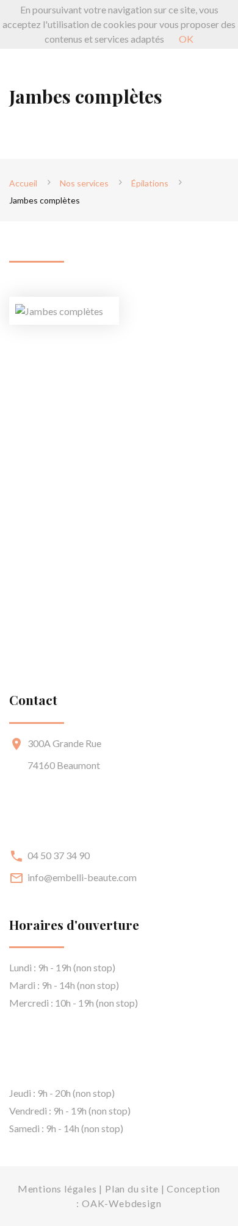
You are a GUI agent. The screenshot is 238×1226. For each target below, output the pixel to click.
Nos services (84, 183)
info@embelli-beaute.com (82, 877)
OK (186, 38)
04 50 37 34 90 (58, 855)
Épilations (149, 183)
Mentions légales (57, 1188)
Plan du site (132, 1188)
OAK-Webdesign (121, 1203)
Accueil (23, 183)
